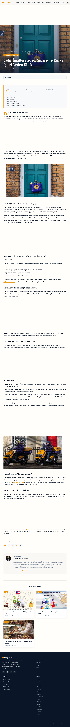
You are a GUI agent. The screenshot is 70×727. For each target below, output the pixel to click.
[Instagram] (11, 672)
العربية (38, 682)
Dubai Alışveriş (6, 684)
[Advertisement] (35, 15)
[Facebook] (7, 672)
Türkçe (38, 684)
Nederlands (40, 696)
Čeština (39, 706)
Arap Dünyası (40, 2)
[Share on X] (8, 545)
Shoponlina (8, 2)
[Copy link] (20, 545)
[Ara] (64, 2)
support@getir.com (31, 529)
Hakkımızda (56, 2)
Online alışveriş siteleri (11, 51)
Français (39, 689)
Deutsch (39, 687)
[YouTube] (14, 672)
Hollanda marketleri (9, 282)
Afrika (33, 2)
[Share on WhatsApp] (16, 545)
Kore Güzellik (6, 682)
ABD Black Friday (7, 687)
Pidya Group (19, 723)
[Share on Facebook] (4, 545)
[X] (3, 672)
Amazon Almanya (7, 679)
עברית (38, 714)
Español (39, 692)
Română (39, 701)
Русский (39, 711)
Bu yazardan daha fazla (19, 570)
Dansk (38, 704)
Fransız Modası (6, 689)
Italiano (39, 694)
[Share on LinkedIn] (12, 545)
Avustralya (48, 2)
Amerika (23, 2)
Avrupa (17, 2)
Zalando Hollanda (18, 482)
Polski (38, 699)
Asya (28, 2)
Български (39, 709)
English (38, 679)
